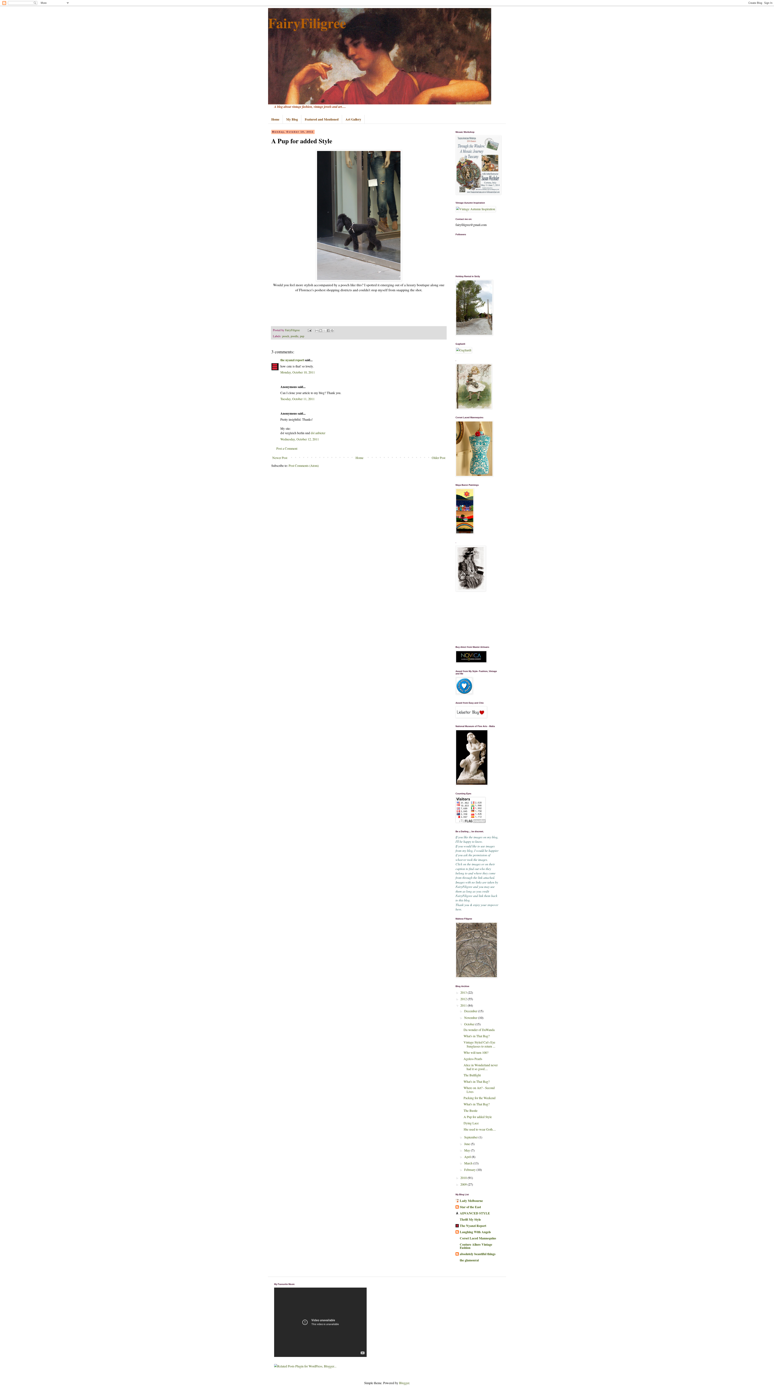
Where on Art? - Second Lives (479, 1090)
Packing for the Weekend (479, 1098)
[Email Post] (309, 330)
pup (302, 336)
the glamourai (469, 1260)
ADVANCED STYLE (475, 1213)
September (471, 1137)
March (468, 1163)
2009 (464, 1184)
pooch (285, 336)
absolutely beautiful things (477, 1254)
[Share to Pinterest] (332, 331)
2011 (464, 1005)
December (471, 1011)
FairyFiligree (307, 22)
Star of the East (470, 1207)
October (469, 1024)
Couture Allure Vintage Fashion (476, 1246)
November (471, 1017)
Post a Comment (286, 448)
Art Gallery (353, 119)
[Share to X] (324, 331)
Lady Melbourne (471, 1200)
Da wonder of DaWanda (479, 1030)
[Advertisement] (476, 618)
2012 (464, 999)
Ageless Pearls (473, 1059)
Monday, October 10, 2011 (297, 372)
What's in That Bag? (477, 1036)
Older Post (438, 458)
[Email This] (317, 331)
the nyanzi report (292, 360)
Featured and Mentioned (322, 119)
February (470, 1169)
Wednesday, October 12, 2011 (299, 439)
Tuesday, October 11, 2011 (297, 399)
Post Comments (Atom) (304, 465)
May (467, 1150)
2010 (464, 1178)
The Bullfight (472, 1075)
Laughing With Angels (475, 1232)
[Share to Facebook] (328, 331)
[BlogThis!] (321, 331)
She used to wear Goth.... (480, 1129)
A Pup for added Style (478, 1117)
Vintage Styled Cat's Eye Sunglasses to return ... (479, 1044)
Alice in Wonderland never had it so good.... (481, 1067)
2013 (464, 992)
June (467, 1144)
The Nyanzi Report (473, 1225)
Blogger (404, 1383)
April (468, 1157)
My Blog (292, 119)
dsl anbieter (318, 433)
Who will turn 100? (476, 1052)
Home (275, 119)
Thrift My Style (470, 1219)
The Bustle (471, 1110)
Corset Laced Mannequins (478, 1238)
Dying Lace (471, 1123)
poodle (294, 336)
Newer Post (279, 458)
